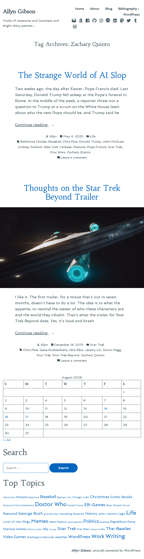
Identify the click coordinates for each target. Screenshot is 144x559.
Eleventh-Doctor (121, 505)
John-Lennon (108, 513)
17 (26, 417)
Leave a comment (74, 157)
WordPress (131, 14)
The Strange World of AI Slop (72, 75)
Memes (39, 521)
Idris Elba (76, 350)
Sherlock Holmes (14, 529)
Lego (121, 513)
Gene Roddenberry (54, 350)
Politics (91, 521)
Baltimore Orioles (33, 141)
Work (97, 536)
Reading (104, 521)
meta (52, 521)
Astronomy (9, 497)
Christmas (99, 497)
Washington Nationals (40, 537)
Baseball (54, 141)
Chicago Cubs (80, 497)
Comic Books (121, 497)
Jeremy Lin (93, 350)
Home (79, 8)
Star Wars (57, 152)
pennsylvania (75, 522)
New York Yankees (58, 147)
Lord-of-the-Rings (16, 521)
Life (92, 136)
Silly (45, 529)
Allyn (53, 136)
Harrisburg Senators (72, 513)
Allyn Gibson (19, 11)
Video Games (14, 537)
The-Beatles (118, 528)
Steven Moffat (97, 529)
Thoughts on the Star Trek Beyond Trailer (72, 192)
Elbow (109, 505)
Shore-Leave (34, 529)
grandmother (51, 514)
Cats (69, 497)
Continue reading (39, 125)
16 (6, 417)
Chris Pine (70, 141)
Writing (115, 536)
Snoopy (52, 529)
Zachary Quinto (79, 152)
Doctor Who (51, 504)
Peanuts (79, 147)
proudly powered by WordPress (116, 550)
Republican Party (123, 521)
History (91, 513)
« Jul (6, 440)
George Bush (30, 513)
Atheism (22, 497)
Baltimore (34, 497)
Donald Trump (90, 141)
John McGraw (113, 141)
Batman (61, 497)
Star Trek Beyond (65, 355)
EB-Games (94, 504)
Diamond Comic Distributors (18, 505)
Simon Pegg (112, 350)
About (94, 8)
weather (61, 537)
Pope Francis (96, 147)
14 (105, 408)
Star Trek (115, 147)
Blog (108, 8)
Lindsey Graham (30, 147)
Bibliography (127, 8)
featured (10, 513)
